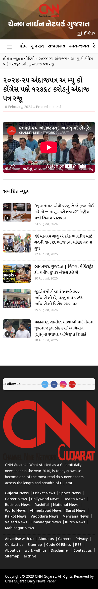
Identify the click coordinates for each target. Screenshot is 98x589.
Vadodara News (44, 516)
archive (30, 556)
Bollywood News (45, 499)
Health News (74, 499)
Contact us (14, 545)
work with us (35, 550)
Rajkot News (15, 516)
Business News (17, 505)
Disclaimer (60, 550)
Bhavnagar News (46, 522)
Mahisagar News (19, 528)
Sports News (70, 493)
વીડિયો (57, 107)
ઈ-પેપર (89, 34)
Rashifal (42, 505)
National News (65, 505)
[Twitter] (44, 384)
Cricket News (44, 493)
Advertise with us (19, 539)
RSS (78, 545)
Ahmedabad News (46, 510)
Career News (16, 499)
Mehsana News (76, 516)
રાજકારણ (56, 46)
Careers (64, 539)
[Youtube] (72, 384)
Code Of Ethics (58, 545)
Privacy (82, 539)
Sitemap (35, 545)
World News (15, 510)
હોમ (23, 46)
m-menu (9, 46)
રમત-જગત (79, 46)
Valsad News (16, 522)
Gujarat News (17, 493)
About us (46, 539)
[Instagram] (63, 384)
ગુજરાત (37, 46)
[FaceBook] (54, 384)
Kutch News (75, 522)
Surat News (75, 510)
